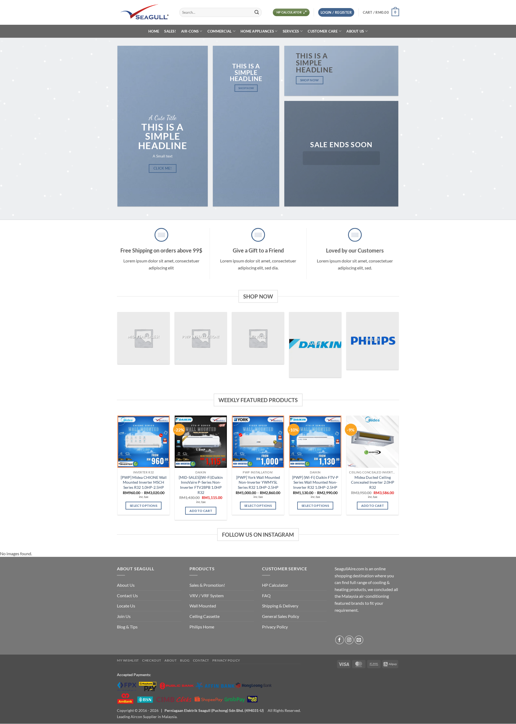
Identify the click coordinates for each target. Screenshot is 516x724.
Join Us (124, 616)
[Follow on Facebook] (339, 640)
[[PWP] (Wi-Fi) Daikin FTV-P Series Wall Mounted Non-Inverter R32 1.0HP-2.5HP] (315, 442)
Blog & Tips (127, 626)
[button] (336, 12)
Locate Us (126, 606)
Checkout (151, 660)
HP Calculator (275, 585)
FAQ (266, 595)
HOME (153, 31)
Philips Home (201, 626)
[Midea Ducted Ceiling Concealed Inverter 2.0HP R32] (372, 442)
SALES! (170, 31)
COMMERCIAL (219, 31)
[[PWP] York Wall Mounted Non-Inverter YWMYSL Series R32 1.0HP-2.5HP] (258, 442)
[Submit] (256, 12)
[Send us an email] (358, 640)
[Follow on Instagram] (349, 640)
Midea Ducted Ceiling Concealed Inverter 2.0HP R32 (372, 482)
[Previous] (118, 346)
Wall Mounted (202, 606)
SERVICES (291, 31)
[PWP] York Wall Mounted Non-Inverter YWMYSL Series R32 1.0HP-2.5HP (258, 482)
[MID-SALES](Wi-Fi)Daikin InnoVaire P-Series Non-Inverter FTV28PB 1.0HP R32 (201, 485)
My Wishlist (128, 660)
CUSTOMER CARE (323, 31)
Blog (184, 660)
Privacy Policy (275, 626)
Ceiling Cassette (204, 616)
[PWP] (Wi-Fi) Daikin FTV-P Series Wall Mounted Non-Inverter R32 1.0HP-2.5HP (315, 482)
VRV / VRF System (206, 595)
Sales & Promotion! (207, 585)
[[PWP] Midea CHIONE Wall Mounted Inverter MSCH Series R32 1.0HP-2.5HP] (143, 442)
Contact (201, 660)
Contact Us (127, 595)
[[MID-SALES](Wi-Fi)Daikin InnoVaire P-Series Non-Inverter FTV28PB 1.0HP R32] (201, 442)
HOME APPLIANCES (257, 31)
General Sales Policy (280, 616)
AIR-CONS (190, 31)
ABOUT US (355, 31)
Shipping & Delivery (280, 606)
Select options (143, 505)
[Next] (398, 346)
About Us (126, 585)
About (170, 660)
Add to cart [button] (200, 510)
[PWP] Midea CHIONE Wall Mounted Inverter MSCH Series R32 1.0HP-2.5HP (144, 482)
